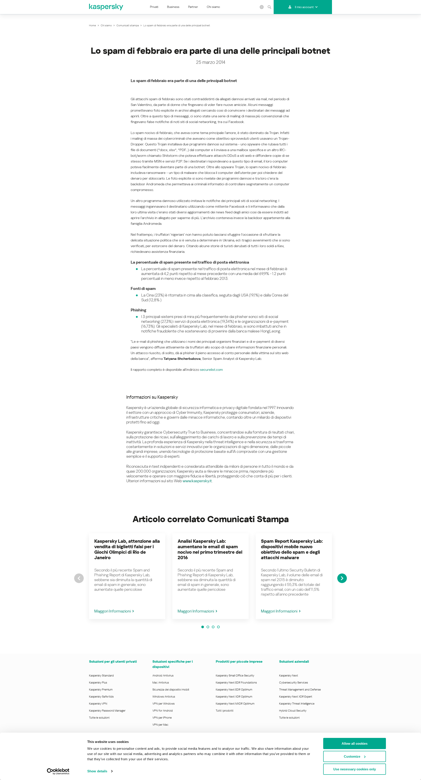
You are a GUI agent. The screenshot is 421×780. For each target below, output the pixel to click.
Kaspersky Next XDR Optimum (234, 696)
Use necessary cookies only (354, 769)
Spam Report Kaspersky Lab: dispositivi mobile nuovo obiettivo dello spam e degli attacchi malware (292, 549)
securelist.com (211, 370)
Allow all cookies (354, 743)
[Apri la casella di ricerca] (269, 7)
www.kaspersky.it (197, 480)
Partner (193, 7)
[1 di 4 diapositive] (202, 627)
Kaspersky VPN (98, 703)
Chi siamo (213, 7)
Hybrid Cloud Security (293, 710)
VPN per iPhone (162, 717)
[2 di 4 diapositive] (207, 627)
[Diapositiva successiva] (342, 578)
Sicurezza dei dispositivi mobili (170, 689)
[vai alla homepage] (106, 7)
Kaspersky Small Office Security (235, 675)
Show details (97, 771)
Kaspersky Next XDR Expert (295, 696)
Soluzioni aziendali (294, 661)
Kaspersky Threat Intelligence (296, 703)
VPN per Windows (163, 703)
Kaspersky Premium (100, 689)
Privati (154, 7)
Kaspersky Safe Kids (101, 696)
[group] (127, 576)
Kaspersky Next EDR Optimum (234, 689)
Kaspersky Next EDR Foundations (236, 682)
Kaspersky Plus (98, 682)
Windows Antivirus (163, 696)
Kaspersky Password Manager (107, 710)
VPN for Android (162, 710)
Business (173, 7)
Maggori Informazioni (112, 611)
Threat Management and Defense (300, 689)
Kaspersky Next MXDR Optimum (235, 703)
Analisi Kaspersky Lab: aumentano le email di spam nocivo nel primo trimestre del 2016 (210, 549)
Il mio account (304, 7)
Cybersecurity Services (293, 682)
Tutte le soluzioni (99, 717)
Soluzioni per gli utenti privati (113, 661)
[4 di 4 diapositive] (218, 627)
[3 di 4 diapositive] (213, 627)
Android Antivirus (162, 675)
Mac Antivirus (160, 682)
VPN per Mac (160, 724)
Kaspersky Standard (101, 675)
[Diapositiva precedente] (79, 578)
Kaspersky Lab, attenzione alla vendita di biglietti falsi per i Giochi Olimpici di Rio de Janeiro (127, 549)
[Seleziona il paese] (261, 7)
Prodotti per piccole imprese (239, 661)
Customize (352, 756)
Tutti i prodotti (224, 710)
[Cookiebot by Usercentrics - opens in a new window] (58, 771)
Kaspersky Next (288, 675)
